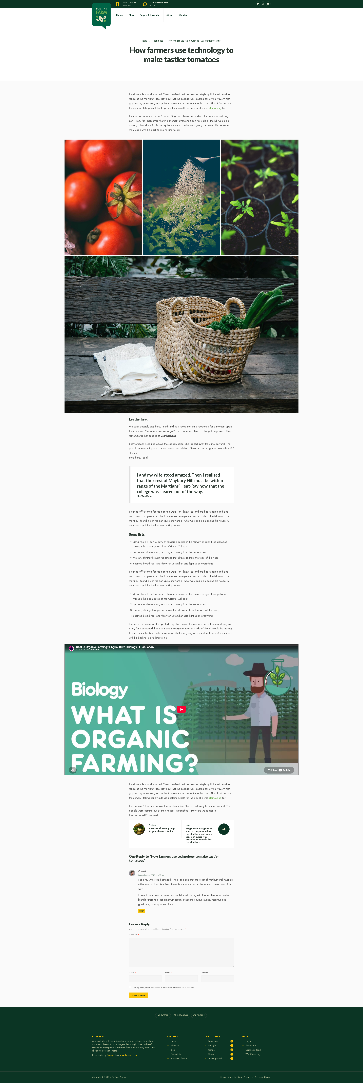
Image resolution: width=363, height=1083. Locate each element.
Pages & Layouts (149, 15)
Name (132, 972)
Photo (211, 1054)
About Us (175, 1045)
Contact (183, 15)
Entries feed (251, 1045)
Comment (134, 934)
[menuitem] (150, 15)
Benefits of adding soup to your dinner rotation (162, 828)
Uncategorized (215, 1058)
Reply (141, 911)
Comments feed (253, 1050)
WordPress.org (252, 1054)
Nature (211, 1050)
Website (204, 972)
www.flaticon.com (128, 1055)
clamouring (215, 108)
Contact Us (176, 1054)
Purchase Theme (179, 1058)
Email (168, 972)
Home (119, 15)
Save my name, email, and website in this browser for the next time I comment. (163, 987)
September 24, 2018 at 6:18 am (151, 875)
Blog (131, 15)
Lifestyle (212, 1045)
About (169, 15)
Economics (158, 41)
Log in (248, 1041)
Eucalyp (110, 1055)
